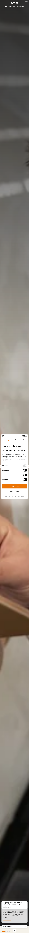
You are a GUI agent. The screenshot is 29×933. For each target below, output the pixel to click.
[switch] (25, 470)
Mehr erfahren (7, 920)
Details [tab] (14, 440)
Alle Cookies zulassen (14, 486)
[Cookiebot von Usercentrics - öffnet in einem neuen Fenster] (20, 436)
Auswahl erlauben (14, 491)
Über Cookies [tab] (23, 440)
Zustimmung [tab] (5, 440)
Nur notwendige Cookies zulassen (14, 496)
